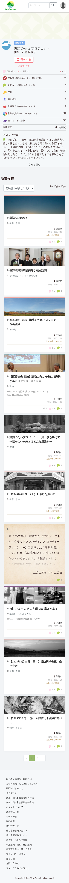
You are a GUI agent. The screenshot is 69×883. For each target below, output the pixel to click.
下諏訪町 (62, 127)
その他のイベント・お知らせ (23, 276)
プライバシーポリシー (16, 854)
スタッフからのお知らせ (18, 868)
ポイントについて (14, 807)
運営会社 (10, 859)
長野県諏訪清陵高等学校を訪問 (28, 270)
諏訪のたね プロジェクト (32, 48)
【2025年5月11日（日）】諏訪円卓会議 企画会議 (36, 663)
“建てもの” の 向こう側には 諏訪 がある (34, 608)
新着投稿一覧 (12, 812)
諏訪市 (59, 228)
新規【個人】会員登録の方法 (20, 798)
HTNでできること (14, 788)
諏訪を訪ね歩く (19, 217)
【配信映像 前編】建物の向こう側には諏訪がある (35, 378)
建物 (12, 386)
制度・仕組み (16, 728)
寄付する (26, 59)
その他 (13, 329)
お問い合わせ (12, 863)
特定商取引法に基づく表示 (19, 849)
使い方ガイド (12, 826)
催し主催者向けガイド (16, 835)
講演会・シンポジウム (20, 614)
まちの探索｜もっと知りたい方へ (22, 784)
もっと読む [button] (34, 164)
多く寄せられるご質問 (16, 840)
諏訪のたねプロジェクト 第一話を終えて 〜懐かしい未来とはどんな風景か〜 (35, 439)
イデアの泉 (11, 816)
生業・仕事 (15, 223)
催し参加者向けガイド (16, 830)
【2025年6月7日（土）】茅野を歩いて (32, 494)
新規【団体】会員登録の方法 (20, 802)
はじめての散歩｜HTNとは (19, 779)
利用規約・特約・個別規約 (19, 844)
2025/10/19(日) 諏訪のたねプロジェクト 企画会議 (35, 322)
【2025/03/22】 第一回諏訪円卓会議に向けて (36, 720)
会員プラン (11, 793)
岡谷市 (59, 335)
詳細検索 (10, 821)
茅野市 (59, 398)
